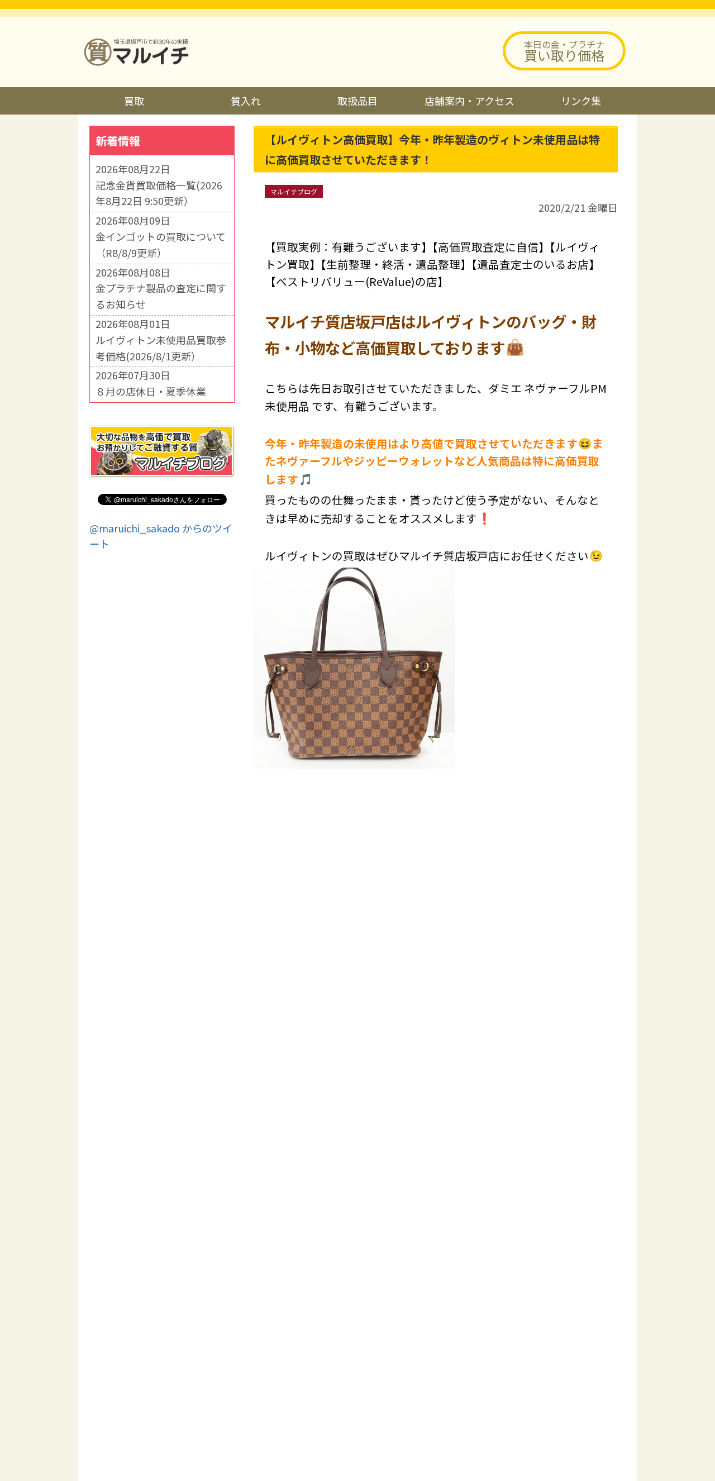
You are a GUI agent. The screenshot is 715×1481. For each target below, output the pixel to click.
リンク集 (581, 100)
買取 (134, 100)
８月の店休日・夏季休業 (151, 391)
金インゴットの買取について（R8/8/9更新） (161, 244)
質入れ (246, 100)
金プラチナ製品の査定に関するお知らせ (161, 295)
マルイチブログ (293, 191)
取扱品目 (357, 100)
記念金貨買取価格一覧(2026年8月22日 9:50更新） (159, 193)
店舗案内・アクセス (469, 100)
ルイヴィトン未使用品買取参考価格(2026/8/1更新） (161, 347)
